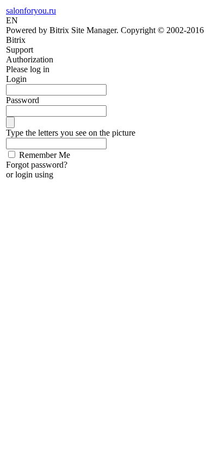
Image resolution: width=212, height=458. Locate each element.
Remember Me (44, 155)
